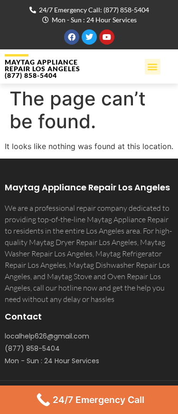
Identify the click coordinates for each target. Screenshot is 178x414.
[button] (152, 67)
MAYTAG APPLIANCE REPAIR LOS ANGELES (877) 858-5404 (42, 68)
